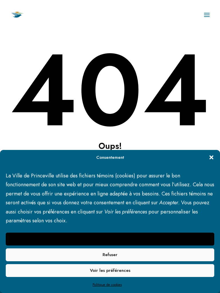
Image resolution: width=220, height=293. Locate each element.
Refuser (110, 255)
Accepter (110, 239)
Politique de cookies (107, 284)
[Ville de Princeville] (23, 15)
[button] (211, 157)
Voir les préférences (110, 270)
